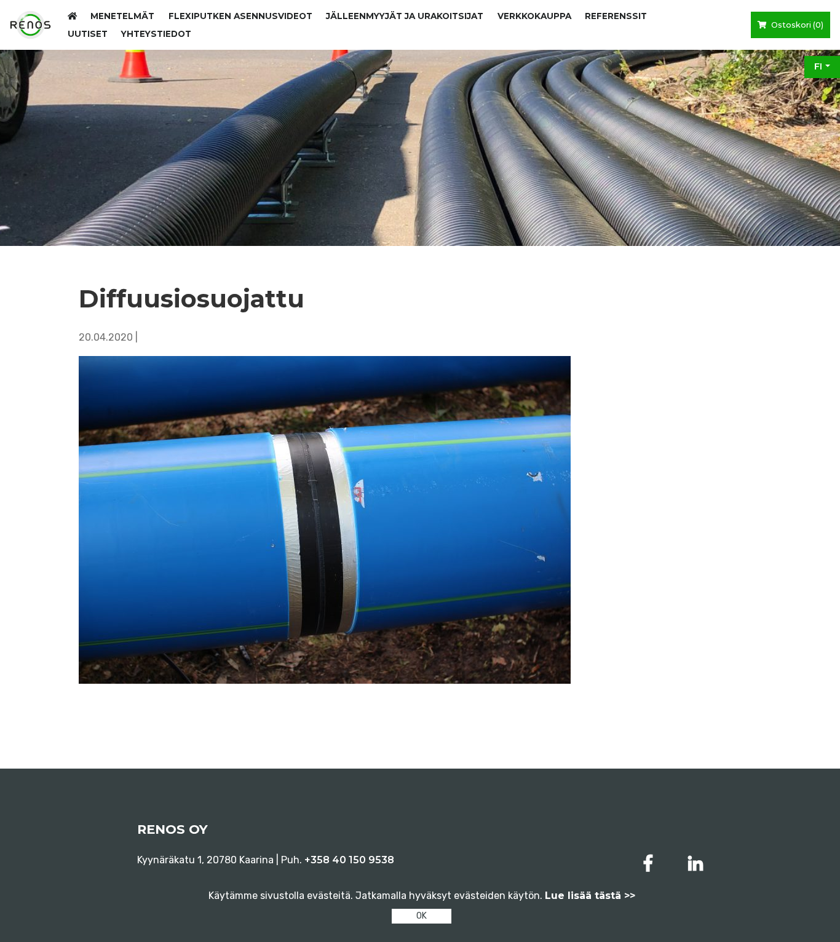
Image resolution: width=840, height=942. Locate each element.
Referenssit (616, 16)
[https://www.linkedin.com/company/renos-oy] (695, 863)
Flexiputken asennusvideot (240, 16)
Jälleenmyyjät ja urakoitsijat (404, 16)
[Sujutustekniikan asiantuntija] (30, 25)
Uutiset (88, 34)
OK (421, 916)
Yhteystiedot (156, 34)
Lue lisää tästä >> (590, 895)
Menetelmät (122, 16)
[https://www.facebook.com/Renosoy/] (650, 863)
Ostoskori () (796, 25)
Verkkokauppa (534, 16)
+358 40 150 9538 (349, 860)
